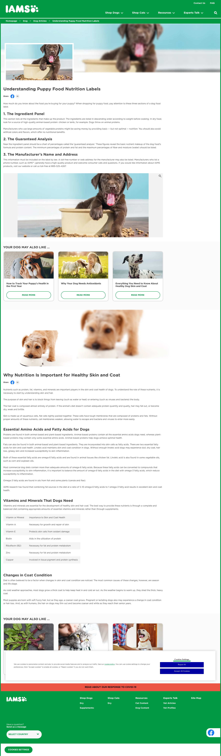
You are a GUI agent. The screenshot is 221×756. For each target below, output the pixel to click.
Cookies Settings (181, 659)
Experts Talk (170, 698)
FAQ (212, 3)
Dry (82, 703)
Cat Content (141, 703)
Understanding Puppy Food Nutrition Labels (75, 21)
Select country (18, 734)
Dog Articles (40, 21)
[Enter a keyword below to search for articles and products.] (215, 13)
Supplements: (87, 708)
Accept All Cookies (182, 671)
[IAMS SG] (22, 9)
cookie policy (109, 664)
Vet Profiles (169, 708)
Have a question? (16, 725)
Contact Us (199, 3)
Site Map (196, 698)
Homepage (11, 21)
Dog (25, 21)
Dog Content (142, 708)
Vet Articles (169, 703)
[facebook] (211, 732)
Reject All (182, 665)
